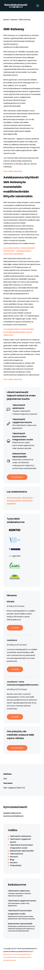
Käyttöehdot (8, 957)
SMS (5, 778)
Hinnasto (14, 856)
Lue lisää (15, 627)
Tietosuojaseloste (23, 954)
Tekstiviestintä (16, 854)
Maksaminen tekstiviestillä (22, 851)
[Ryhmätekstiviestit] (16, 5)
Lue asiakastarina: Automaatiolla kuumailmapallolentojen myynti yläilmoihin (18, 332)
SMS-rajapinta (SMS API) (14, 787)
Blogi (12, 859)
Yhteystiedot (15, 865)
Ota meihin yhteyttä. (12, 171)
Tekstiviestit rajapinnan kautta (22, 900)
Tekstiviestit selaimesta (20, 836)
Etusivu (6, 19)
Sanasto (14, 19)
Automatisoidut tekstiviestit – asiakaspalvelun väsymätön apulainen (20, 501)
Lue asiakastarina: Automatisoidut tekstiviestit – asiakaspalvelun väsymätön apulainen (19, 251)
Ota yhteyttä (17, 477)
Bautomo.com (9, 954)
